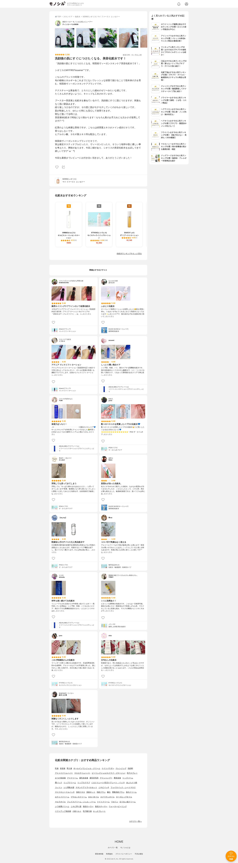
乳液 (57, 768)
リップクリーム (69, 783)
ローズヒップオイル (124, 797)
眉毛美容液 (83, 778)
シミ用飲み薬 (68, 787)
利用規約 (109, 854)
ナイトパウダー (108, 768)
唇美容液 (117, 778)
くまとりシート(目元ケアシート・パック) (108, 783)
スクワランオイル (107, 797)
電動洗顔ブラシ (118, 792)
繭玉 (109, 792)
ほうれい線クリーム (128, 802)
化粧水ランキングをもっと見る (129, 254)
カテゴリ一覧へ (135, 821)
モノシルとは (125, 847)
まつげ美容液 (60, 778)
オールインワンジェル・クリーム (86, 768)
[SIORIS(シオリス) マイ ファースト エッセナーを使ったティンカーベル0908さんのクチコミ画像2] (86, 38)
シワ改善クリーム (62, 806)
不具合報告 (139, 854)
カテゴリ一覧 (113, 847)
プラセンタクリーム (79, 797)
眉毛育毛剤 (94, 778)
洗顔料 (130, 768)
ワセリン (114, 802)
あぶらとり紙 (131, 783)
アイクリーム (72, 778)
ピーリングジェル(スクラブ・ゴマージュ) (108, 773)
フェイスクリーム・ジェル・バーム (81, 802)
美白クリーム (131, 792)
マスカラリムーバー (82, 773)
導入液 (69, 768)
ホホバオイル (93, 797)
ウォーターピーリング (118, 806)
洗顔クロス (80, 792)
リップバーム (127, 778)
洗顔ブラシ (101, 792)
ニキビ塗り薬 (76, 806)
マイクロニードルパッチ (65, 792)
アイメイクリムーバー (64, 773)
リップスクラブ (83, 783)
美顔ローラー (88, 806)
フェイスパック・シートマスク (123, 787)
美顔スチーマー (101, 806)
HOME (119, 841)
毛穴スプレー (132, 773)
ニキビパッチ (103, 787)
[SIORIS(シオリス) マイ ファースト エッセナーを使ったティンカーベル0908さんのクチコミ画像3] (107, 38)
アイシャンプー (106, 778)
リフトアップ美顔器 (63, 811)
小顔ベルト (76, 811)
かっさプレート (99, 811)
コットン (58, 787)
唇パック (58, 783)
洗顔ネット (90, 792)
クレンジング (121, 768)
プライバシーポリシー (123, 854)
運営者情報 (99, 854)
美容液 (62, 768)
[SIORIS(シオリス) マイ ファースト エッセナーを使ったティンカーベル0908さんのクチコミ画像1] (64, 38)
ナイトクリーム (103, 802)
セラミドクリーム (62, 797)
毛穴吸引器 (87, 811)
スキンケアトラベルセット (86, 787)
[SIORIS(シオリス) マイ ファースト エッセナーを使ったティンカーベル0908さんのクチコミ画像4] (128, 38)
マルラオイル (60, 802)
